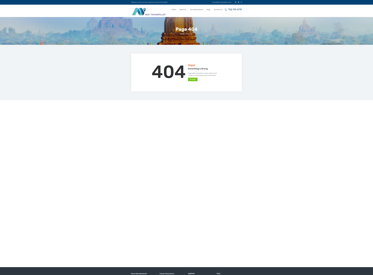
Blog (208, 9)
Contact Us (218, 9)
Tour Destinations (196, 9)
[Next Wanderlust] (148, 11)
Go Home (193, 79)
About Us (183, 9)
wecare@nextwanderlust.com (221, 2)
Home (174, 9)
